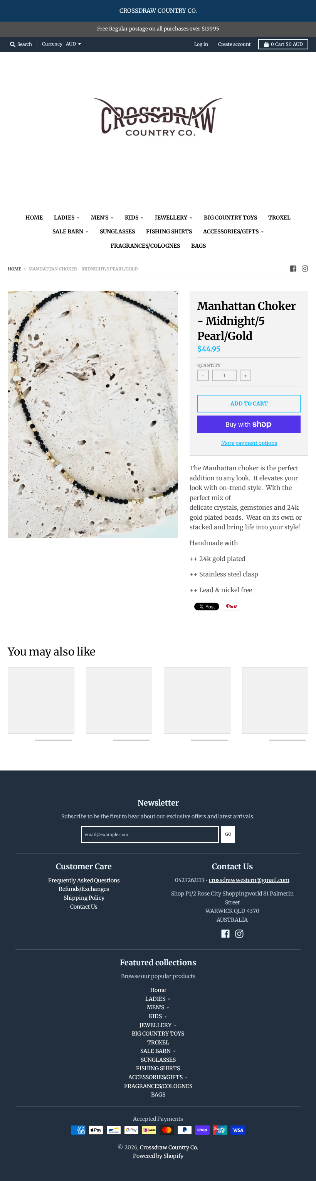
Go (228, 834)
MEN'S (155, 1007)
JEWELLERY (155, 1025)
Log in (201, 44)
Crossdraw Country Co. (169, 1147)
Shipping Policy (84, 897)
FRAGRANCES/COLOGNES (158, 1086)
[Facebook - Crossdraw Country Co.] (293, 268)
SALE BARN (155, 1051)
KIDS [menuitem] (131, 217)
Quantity (208, 365)
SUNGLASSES (158, 1059)
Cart (287, 44)
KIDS (155, 1016)
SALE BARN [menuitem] (67, 231)
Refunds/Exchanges (84, 888)
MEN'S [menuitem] (99, 217)
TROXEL (158, 1042)
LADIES (155, 998)
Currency (52, 44)
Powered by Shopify (158, 1155)
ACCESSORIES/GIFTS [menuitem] (231, 231)
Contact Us (83, 906)
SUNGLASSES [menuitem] (117, 231)
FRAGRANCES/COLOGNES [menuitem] (145, 245)
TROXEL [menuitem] (279, 217)
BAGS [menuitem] (198, 245)
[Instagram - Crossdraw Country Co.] (304, 268)
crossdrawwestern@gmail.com (249, 880)
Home (14, 269)
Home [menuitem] (34, 217)
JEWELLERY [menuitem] (171, 217)
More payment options (249, 443)
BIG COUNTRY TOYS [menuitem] (230, 217)
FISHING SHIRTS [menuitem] (169, 231)
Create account (234, 44)
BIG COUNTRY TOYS (158, 1033)
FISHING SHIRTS (158, 1068)
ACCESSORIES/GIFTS (155, 1077)
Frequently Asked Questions (84, 880)
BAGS (158, 1094)
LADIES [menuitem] (64, 217)
